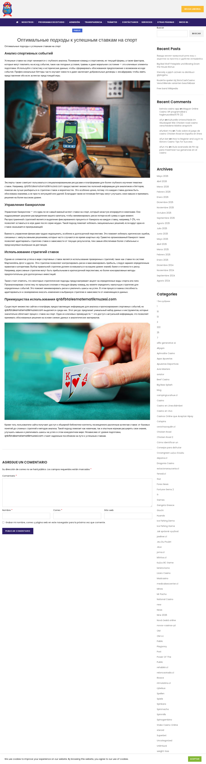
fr (157, 494)
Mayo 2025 (162, 238)
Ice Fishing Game (166, 526)
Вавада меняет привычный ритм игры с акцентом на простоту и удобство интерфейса (180, 57)
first (159, 479)
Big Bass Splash (165, 384)
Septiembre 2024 (166, 275)
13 (158, 316)
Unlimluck (162, 745)
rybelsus (161, 688)
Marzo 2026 (163, 186)
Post (159, 651)
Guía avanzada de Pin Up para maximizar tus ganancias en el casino (178, 149)
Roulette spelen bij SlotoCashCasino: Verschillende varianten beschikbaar (176, 82)
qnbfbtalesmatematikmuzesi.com (43, 186)
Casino (160, 400)
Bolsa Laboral (192, 9)
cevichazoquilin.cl (166, 426)
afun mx (163, 146)
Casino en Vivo (164, 410)
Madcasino (162, 578)
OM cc (160, 636)
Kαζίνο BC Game (165, 562)
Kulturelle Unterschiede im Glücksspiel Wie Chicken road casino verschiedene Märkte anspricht (178, 122)
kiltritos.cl (161, 557)
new (159, 604)
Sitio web (109, 510)
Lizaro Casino (164, 573)
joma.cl (161, 552)
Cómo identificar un (167, 442)
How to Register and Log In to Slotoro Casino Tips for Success (181, 140)
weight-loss (163, 751)
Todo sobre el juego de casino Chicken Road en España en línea (180, 132)
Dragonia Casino (165, 463)
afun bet (164, 138)
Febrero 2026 (164, 191)
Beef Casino (163, 379)
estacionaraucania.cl (168, 468)
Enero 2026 (162, 197)
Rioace (160, 677)
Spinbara (161, 703)
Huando (161, 515)
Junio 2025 (162, 233)
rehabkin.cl (162, 667)
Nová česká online (166, 620)
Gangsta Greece (165, 505)
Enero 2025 (162, 259)
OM (158, 630)
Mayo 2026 (162, 176)
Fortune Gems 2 (165, 489)
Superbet (161, 735)
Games (161, 499)
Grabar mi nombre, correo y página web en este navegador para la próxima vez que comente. (55, 522)
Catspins (161, 421)
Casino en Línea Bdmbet (170, 405)
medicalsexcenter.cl (167, 583)
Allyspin (161, 348)
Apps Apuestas (164, 358)
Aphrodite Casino (166, 353)
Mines (160, 588)
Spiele (160, 698)
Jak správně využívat (168, 531)
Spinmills (161, 714)
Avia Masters (163, 369)
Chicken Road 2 (165, 437)
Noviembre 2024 (165, 270)
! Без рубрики (163, 301)
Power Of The (164, 656)
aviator (160, 374)
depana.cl (162, 458)
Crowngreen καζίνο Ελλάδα (170, 452)
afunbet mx (165, 130)
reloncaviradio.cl (165, 672)
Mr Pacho (162, 594)
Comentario (9, 476)
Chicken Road (164, 431)
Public (160, 662)
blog (159, 390)
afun (161, 119)
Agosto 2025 (163, 223)
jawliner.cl (162, 536)
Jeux (159, 546)
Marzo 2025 (163, 249)
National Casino (165, 599)
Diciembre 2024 (165, 265)
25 (158, 332)
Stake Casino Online (167, 724)
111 (158, 311)
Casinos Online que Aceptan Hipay (175, 416)
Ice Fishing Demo (166, 520)
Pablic (77, 30)
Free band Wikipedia (167, 88)
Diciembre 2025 (165, 202)
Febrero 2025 (163, 254)
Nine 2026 (162, 615)
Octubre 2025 (164, 212)
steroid (160, 730)
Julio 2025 (162, 228)
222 (158, 327)
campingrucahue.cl (167, 395)
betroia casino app (169, 108)
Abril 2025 (162, 244)
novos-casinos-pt (166, 625)
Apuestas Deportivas (168, 363)
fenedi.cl (161, 473)
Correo (57, 510)
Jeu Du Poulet (164, 541)
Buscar (160, 27)
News (159, 609)
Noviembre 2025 (165, 207)
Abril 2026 (162, 181)
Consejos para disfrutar (169, 447)
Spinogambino (164, 719)
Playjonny (162, 646)
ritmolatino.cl (164, 683)
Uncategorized (164, 740)
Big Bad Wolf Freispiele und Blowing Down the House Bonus (178, 65)
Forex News (162, 484)
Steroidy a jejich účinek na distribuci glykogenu (175, 74)
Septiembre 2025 (166, 217)
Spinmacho (163, 709)
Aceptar (194, 759)
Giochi (160, 510)
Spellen (160, 693)
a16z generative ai (166, 342)
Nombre (7, 510)
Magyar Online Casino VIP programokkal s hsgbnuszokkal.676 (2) (178, 111)
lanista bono (163, 567)
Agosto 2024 (163, 280)
